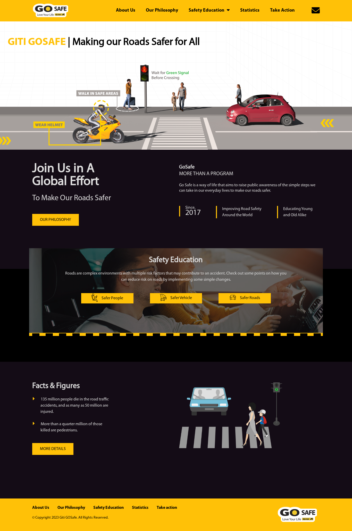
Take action (167, 508)
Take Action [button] (282, 10)
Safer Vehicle (181, 298)
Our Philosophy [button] (162, 10)
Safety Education (108, 508)
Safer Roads (250, 298)
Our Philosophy (71, 508)
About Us (40, 508)
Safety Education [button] (207, 10)
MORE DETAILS (53, 449)
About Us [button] (125, 10)
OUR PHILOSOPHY (55, 220)
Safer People (112, 298)
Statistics (140, 508)
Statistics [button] (249, 10)
